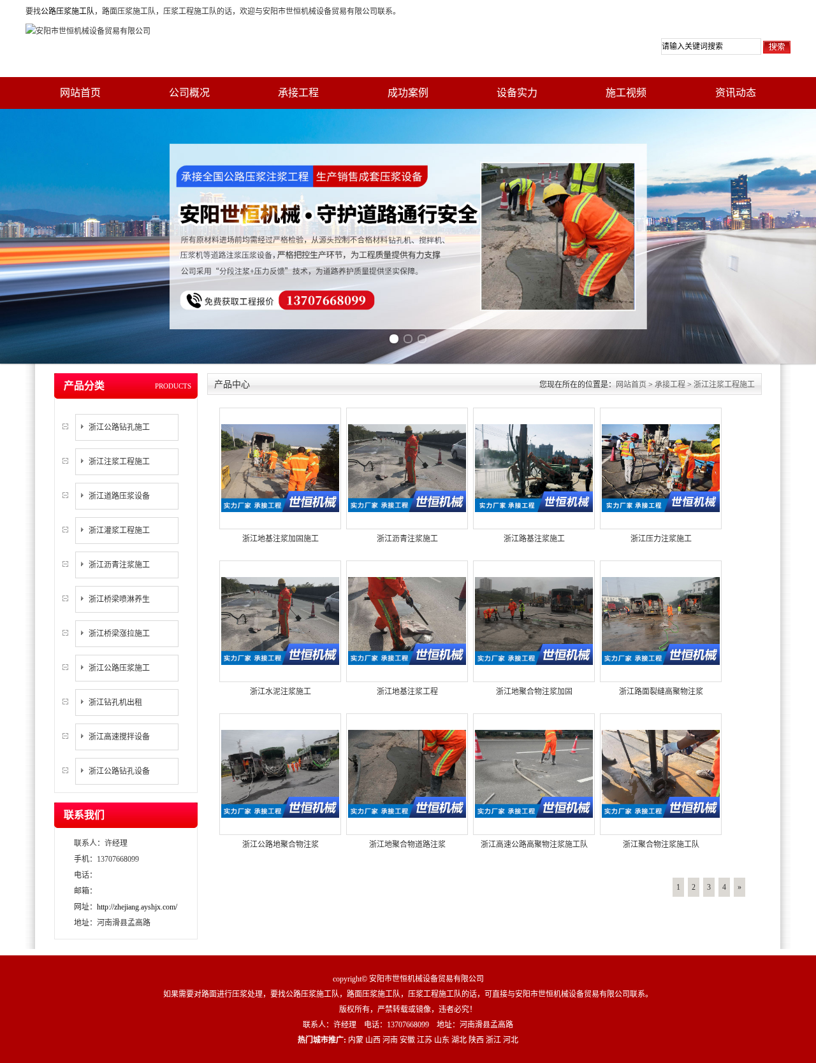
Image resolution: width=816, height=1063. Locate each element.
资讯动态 (735, 92)
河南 (390, 1040)
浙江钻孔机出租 (115, 702)
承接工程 (298, 92)
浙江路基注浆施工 (534, 538)
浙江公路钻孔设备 (119, 771)
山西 (373, 1040)
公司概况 (189, 92)
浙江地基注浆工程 (407, 691)
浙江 (493, 1040)
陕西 (476, 1040)
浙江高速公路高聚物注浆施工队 (534, 844)
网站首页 (80, 92)
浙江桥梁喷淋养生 (119, 599)
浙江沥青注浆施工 (119, 564)
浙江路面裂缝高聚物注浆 (661, 691)
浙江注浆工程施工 (119, 461)
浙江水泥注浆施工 (280, 691)
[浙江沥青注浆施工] (407, 467)
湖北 (459, 1040)
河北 (510, 1040)
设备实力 (517, 92)
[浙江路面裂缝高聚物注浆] (661, 620)
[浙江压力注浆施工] (661, 467)
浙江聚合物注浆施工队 (661, 844)
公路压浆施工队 (67, 11)
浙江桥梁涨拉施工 (119, 633)
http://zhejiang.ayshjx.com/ (137, 906)
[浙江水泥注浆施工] (280, 620)
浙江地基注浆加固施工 (280, 538)
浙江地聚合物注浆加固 (534, 691)
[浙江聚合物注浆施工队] (661, 773)
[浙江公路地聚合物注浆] (280, 773)
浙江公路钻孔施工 (119, 427)
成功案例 (408, 92)
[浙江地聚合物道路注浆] (407, 773)
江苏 (424, 1040)
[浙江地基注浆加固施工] (280, 467)
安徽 (407, 1040)
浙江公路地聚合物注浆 (280, 844)
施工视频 (626, 92)
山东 (441, 1040)
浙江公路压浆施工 (119, 668)
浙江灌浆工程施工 (119, 530)
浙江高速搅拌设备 (119, 736)
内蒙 (355, 1040)
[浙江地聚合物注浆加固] (534, 620)
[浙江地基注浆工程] (407, 620)
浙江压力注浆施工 (661, 538)
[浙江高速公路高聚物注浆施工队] (534, 773)
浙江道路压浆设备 (119, 496)
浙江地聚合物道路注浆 (407, 844)
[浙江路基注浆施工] (534, 467)
